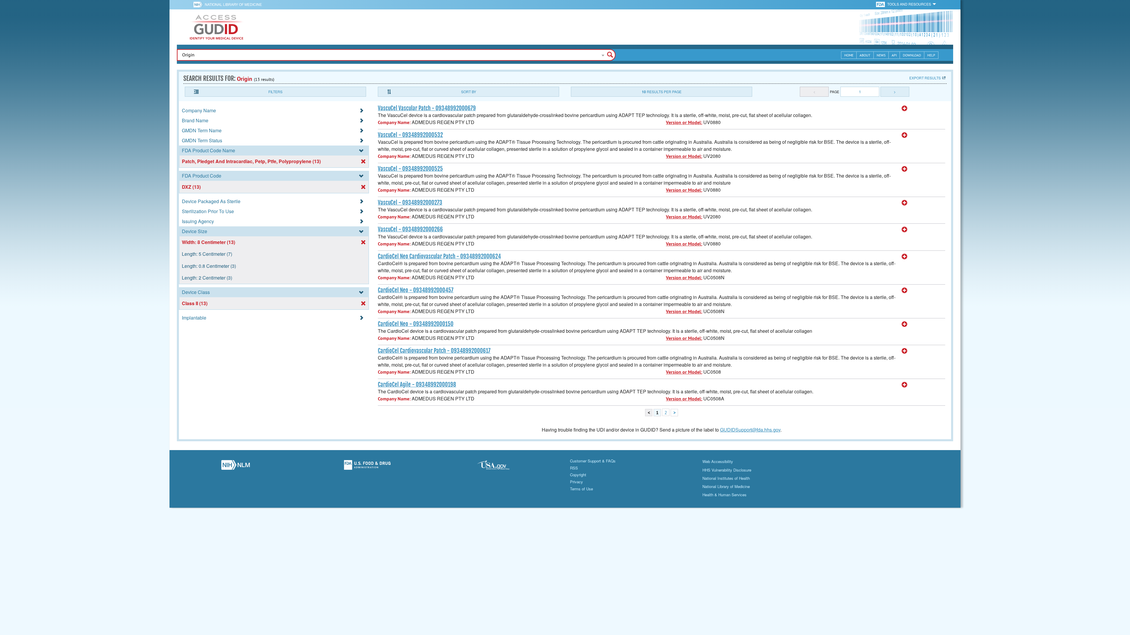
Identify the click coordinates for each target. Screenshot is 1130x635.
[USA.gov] (499, 466)
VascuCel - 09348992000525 (410, 168)
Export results (925, 77)
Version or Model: (684, 122)
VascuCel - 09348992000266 (410, 229)
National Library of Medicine (233, 4)
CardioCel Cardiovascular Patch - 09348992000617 (434, 350)
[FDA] (881, 3)
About (865, 55)
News (881, 55)
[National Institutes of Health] (199, 4)
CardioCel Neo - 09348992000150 (415, 323)
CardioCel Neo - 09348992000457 (415, 290)
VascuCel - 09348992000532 (410, 134)
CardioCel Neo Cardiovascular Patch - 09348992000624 (439, 256)
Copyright (578, 474)
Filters (275, 91)
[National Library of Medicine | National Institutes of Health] (235, 466)
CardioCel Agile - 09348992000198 (417, 384)
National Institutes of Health (726, 478)
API (894, 55)
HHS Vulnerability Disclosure (726, 470)
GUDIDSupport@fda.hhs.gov (750, 429)
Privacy (576, 481)
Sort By (468, 91)
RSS (574, 468)
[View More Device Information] (905, 108)
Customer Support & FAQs (593, 461)
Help (931, 55)
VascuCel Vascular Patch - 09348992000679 (427, 108)
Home (848, 55)
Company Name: (394, 122)
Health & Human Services (724, 494)
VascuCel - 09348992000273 (410, 202)
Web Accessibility (717, 461)
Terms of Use (581, 489)
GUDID (216, 27)
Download (912, 55)
